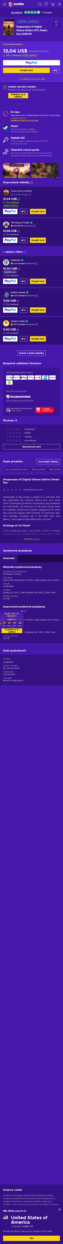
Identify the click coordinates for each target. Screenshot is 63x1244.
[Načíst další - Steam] (5, 128)
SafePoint (15, 260)
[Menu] (4, 4)
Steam (32, 129)
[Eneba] (16, 4)
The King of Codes (20, 223)
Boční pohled (38, 470)
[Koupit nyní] (31, 62)
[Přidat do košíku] (56, 70)
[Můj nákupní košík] (53, 4)
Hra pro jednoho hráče (16, 470)
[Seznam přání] (46, 4)
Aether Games (18, 293)
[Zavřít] (59, 1209)
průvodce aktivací (30, 132)
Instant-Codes (18, 321)
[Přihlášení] (59, 4)
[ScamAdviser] (18, 396)
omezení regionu (18, 118)
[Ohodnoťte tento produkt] (13, 490)
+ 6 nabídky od (31, 79)
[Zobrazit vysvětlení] (34, 226)
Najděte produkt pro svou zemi (25, 120)
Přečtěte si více (31, 539)
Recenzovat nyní (31, 447)
